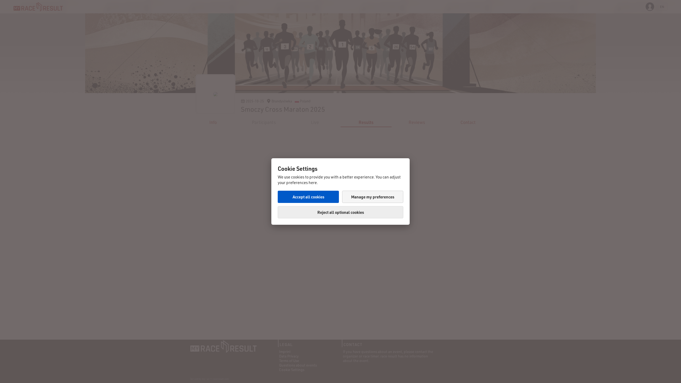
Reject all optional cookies (340, 212)
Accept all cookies (308, 196)
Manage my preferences (372, 196)
